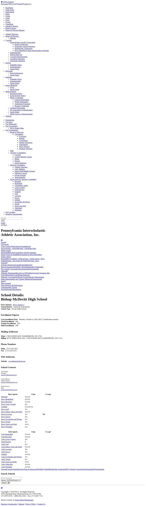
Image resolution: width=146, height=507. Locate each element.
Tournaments (34, 269)
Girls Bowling (6, 437)
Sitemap (21, 504)
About (20, 4)
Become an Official (23, 273)
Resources (4, 4)
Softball (17, 200)
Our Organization (11, 130)
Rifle (18, 255)
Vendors (8, 116)
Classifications (20, 265)
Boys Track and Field (9, 424)
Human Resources (25, 143)
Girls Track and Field (9, 462)
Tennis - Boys (12, 261)
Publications (9, 12)
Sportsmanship (15, 53)
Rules (7, 14)
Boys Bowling (6, 402)
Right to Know (10, 28)
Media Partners (10, 92)
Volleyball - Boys (33, 261)
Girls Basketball (7, 434)
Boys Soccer (5, 417)
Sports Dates (14, 69)
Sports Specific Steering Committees (23, 179)
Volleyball (18, 208)
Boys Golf (5, 409)
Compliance (23, 140)
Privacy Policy (30, 504)
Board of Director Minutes (15, 30)
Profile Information (21, 102)
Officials (4, 271)
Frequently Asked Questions (25, 46)
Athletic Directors (11, 34)
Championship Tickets (9, 287)
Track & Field (22, 261)
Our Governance (11, 126)
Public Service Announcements (21, 114)
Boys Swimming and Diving (11, 419)
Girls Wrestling (6, 467)
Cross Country (20, 188)
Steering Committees (17, 165)
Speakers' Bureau (11, 26)
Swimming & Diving (22, 202)
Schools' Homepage (8, 265)
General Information (22, 100)
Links (7, 18)
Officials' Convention (8, 277)
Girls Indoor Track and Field (11, 447)
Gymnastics (32, 253)
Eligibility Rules (16, 65)
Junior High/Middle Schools (25, 171)
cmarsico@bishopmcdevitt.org (9, 382)
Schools (4, 263)
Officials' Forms (22, 277)
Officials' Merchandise (36, 277)
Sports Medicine (11, 85)
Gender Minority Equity (23, 157)
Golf (16, 194)
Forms (7, 16)
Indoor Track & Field (8, 255)
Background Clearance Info (40, 273)
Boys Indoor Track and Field (11, 412)
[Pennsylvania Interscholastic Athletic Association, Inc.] (4, 225)
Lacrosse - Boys (39, 259)
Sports (3, 242)
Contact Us (27, 4)
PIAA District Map (17, 128)
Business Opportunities (13, 214)
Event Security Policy (18, 96)
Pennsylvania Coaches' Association (22, 42)
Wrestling (18, 210)
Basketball (18, 183)
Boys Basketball (7, 399)
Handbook (9, 8)
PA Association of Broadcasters (21, 110)
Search (5, 483)
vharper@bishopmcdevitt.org (9, 375)
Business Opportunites (9, 504)
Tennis (17, 204)
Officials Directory (23, 275)
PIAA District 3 (18, 305)
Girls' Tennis (5, 459)
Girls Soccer (5, 452)
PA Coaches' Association (10, 269)
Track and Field (20, 206)
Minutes (13, 38)
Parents (8, 63)
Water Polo (32, 248)
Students (8, 77)
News (7, 20)
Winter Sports (6, 251)
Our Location (10, 212)
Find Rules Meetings (17, 61)
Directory (29, 265)
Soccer (17, 198)
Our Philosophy (11, 124)
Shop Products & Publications (11, 285)
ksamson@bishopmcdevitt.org (9, 390)
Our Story (9, 122)
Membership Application (23, 49)
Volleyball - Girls (22, 248)
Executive (22, 136)
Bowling (11, 253)
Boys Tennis (5, 422)
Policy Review (24, 147)
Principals (9, 71)
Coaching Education (17, 59)
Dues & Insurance (16, 73)
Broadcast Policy (16, 94)
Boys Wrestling (6, 427)
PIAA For (13, 4)
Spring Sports (6, 257)
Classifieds (9, 24)
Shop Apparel (6, 283)
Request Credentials (22, 106)
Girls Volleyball (7, 464)
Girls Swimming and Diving (11, 457)
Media (17, 159)
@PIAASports (8, 2)
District (3, 480)
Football (18, 192)
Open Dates (9, 10)
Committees (19, 134)
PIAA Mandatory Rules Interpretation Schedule (32, 51)
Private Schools (20, 175)
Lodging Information (17, 108)
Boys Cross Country (8, 404)
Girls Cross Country (8, 439)
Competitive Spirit (21, 186)
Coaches (8, 40)
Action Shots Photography (24, 500)
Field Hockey (19, 190)
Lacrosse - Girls (27, 259)
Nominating (23, 145)
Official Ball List (16, 55)
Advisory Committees (18, 153)
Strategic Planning (25, 149)
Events (7, 22)
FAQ (3, 275)
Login (3, 223)
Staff (11, 151)
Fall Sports (5, 244)
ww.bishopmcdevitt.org (16, 361)
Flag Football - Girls (14, 259)
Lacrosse (18, 196)
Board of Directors (12, 36)
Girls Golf (5, 444)
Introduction (9, 120)
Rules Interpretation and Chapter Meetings (16, 279)
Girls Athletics (20, 169)
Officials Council (21, 173)
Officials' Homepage (8, 273)
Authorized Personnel (22, 104)
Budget (21, 138)
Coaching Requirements (18, 57)
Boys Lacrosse (6, 414)
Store (3, 281)
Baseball (18, 181)
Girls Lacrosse (6, 449)
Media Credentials (16, 98)
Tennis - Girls (11, 248)
